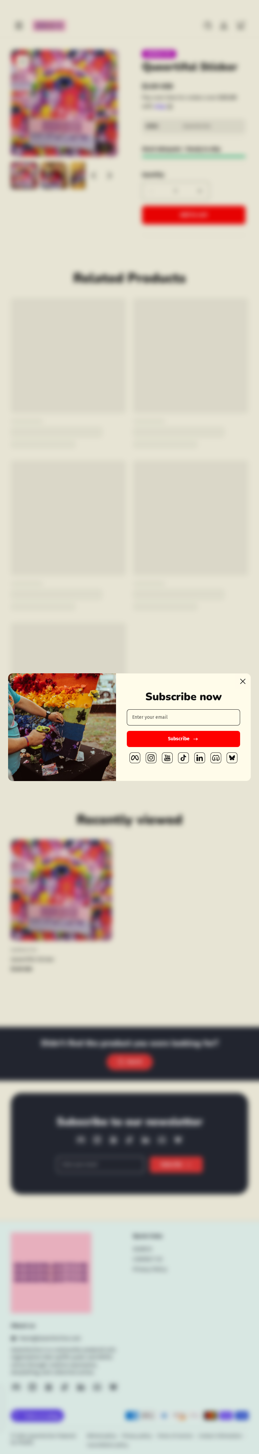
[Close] (243, 681)
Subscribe (179, 739)
